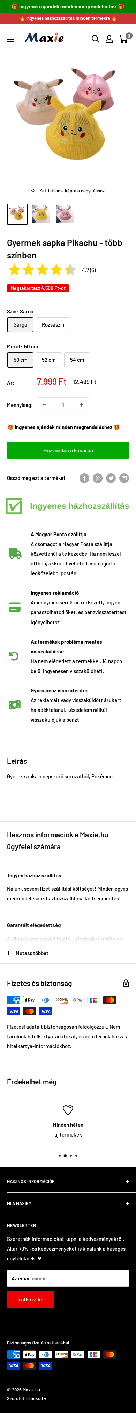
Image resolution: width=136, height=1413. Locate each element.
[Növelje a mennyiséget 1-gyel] (81, 405)
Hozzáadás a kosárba (68, 450)
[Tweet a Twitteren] (111, 478)
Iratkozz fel (30, 1299)
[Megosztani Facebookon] (84, 478)
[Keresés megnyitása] (95, 39)
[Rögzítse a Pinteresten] (98, 478)
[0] (123, 39)
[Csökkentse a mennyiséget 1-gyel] (44, 405)
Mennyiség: (20, 405)
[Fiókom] (109, 39)
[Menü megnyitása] (10, 39)
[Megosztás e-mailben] (124, 478)
